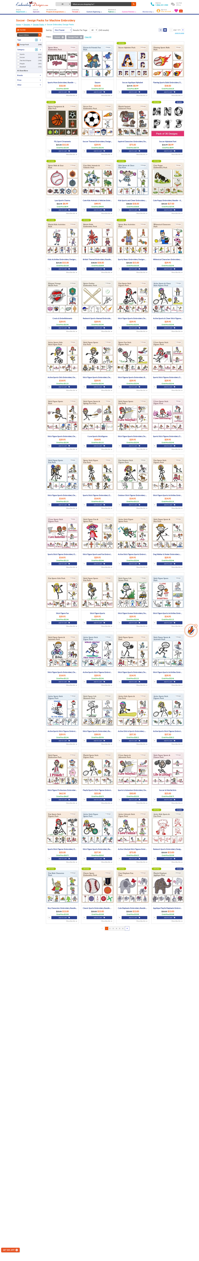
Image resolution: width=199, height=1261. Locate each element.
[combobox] (101, 4)
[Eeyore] (97, 61)
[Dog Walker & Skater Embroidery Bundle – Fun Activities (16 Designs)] (167, 532)
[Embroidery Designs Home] (32, 4)
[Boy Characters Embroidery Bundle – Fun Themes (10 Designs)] (62, 886)
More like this (71, 95)
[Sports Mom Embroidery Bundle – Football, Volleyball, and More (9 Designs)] (62, 61)
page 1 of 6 (176, 30)
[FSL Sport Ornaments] (62, 119)
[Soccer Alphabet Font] (167, 119)
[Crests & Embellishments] (62, 296)
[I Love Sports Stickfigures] (97, 414)
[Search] (133, 4)
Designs (26, 24)
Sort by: (49, 30)
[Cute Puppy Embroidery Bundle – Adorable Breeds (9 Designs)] (167, 178)
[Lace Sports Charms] (62, 178)
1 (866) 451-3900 (161, 5)
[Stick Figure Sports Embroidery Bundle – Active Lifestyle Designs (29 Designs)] (97, 709)
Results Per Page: (80, 30)
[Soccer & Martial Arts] (167, 768)
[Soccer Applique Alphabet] (132, 61)
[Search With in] (39, 35)
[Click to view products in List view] (160, 30)
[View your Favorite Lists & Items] (176, 11)
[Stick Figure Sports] (97, 591)
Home (18, 24)
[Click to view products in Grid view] (165, 30)
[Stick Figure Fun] (62, 591)
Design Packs (38, 24)
